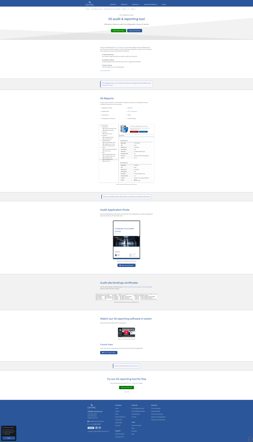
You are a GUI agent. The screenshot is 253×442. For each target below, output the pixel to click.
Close (8, 438)
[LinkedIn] (96, 428)
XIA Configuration (120, 47)
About (116, 414)
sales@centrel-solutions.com (96, 421)
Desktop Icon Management (158, 417)
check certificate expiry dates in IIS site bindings (138, 287)
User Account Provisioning (158, 419)
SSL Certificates (132, 111)
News (133, 428)
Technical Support (120, 434)
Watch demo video (118, 30)
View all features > (105, 70)
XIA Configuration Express (138, 411)
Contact (91, 427)
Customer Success (136, 425)
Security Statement (120, 417)
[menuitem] (113, 4)
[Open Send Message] (250, 439)
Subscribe (134, 431)
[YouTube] (100, 428)
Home (116, 408)
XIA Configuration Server (138, 408)
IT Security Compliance (157, 414)
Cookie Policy (118, 422)
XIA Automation (136, 414)
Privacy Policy (118, 419)
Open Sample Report (127, 265)
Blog (133, 434)
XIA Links (134, 417)
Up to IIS (126, 392)
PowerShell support (107, 85)
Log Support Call (119, 436)
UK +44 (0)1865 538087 (95, 424)
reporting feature (134, 366)
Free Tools (117, 425)
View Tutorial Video (109, 352)
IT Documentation (156, 408)
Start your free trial (134, 30)
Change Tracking (155, 411)
